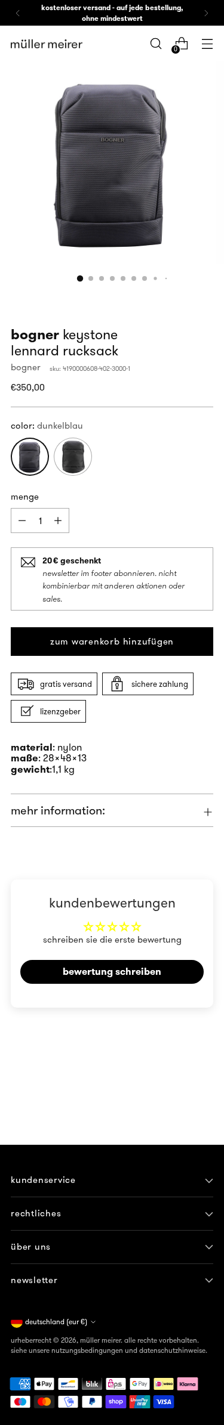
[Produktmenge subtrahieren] (58, 520)
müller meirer (100, 1340)
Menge (25, 496)
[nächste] (206, 13)
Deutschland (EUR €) (56, 1321)
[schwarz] (73, 457)
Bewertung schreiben (112, 971)
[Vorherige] (18, 13)
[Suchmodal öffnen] (155, 44)
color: (47, 425)
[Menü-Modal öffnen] (207, 44)
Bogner (26, 367)
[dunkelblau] (30, 457)
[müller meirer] (46, 44)
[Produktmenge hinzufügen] (22, 520)
